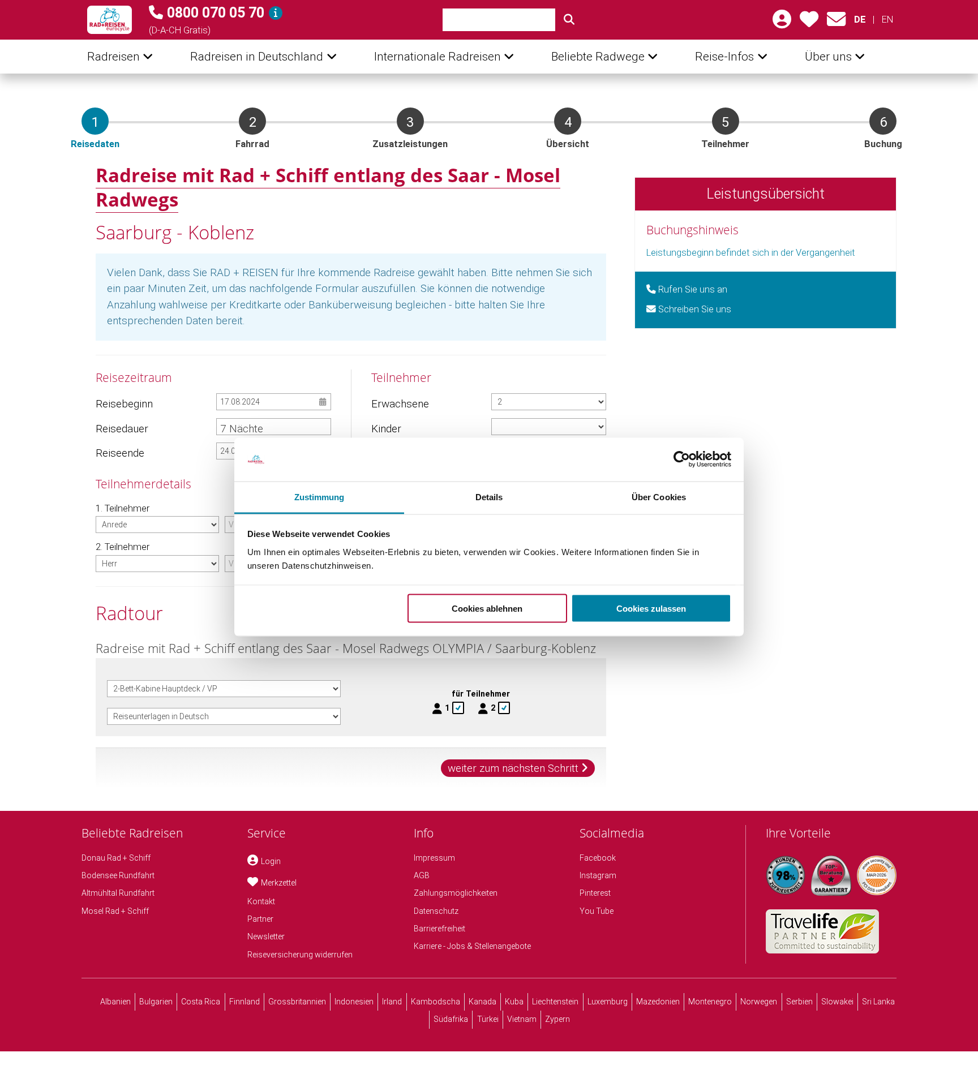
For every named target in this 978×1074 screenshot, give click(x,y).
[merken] (809, 23)
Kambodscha (435, 1001)
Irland (392, 1001)
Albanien (115, 1001)
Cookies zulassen (651, 608)
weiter (513, 768)
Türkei (488, 1019)
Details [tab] (489, 496)
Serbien (799, 1001)
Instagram (598, 875)
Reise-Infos (724, 56)
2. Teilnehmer (122, 547)
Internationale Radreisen (437, 56)
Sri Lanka (878, 1001)
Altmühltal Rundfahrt (118, 892)
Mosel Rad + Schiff (115, 911)
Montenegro (710, 1001)
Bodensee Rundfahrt (118, 875)
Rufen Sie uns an (691, 289)
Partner (260, 918)
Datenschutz (436, 911)
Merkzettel (279, 882)
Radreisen (113, 56)
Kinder (386, 428)
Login (271, 861)
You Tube (597, 911)
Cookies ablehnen (487, 608)
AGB (422, 875)
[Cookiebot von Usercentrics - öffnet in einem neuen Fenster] (681, 459)
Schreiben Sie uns (693, 309)
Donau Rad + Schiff (116, 857)
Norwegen (758, 1001)
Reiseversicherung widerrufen (300, 954)
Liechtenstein (555, 1001)
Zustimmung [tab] (319, 496)
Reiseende (120, 452)
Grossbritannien (297, 1001)
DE (860, 19)
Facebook (598, 857)
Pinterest (595, 892)
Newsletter (266, 936)
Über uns (828, 56)
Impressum (434, 857)
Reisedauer (122, 428)
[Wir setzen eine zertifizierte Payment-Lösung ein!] (876, 875)
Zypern (557, 1019)
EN (887, 19)
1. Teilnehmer (122, 508)
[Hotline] (275, 13)
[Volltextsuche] (569, 19)
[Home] (110, 20)
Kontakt (261, 901)
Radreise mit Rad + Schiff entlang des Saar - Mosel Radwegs (328, 187)
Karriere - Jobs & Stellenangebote (472, 946)
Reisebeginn (124, 403)
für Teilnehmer (481, 693)
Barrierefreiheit (439, 928)
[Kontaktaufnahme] (836, 23)
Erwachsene (399, 403)
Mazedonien (658, 1001)
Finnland (244, 1001)
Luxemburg (607, 1001)
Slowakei (837, 1001)
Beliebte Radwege (598, 56)
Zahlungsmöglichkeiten (455, 892)
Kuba (514, 1001)
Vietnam (522, 1019)
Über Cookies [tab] (659, 496)
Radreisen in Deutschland (256, 56)
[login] (782, 23)
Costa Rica (200, 1001)
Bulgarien (156, 1001)
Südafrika (451, 1019)
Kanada (482, 1001)
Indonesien (354, 1001)
